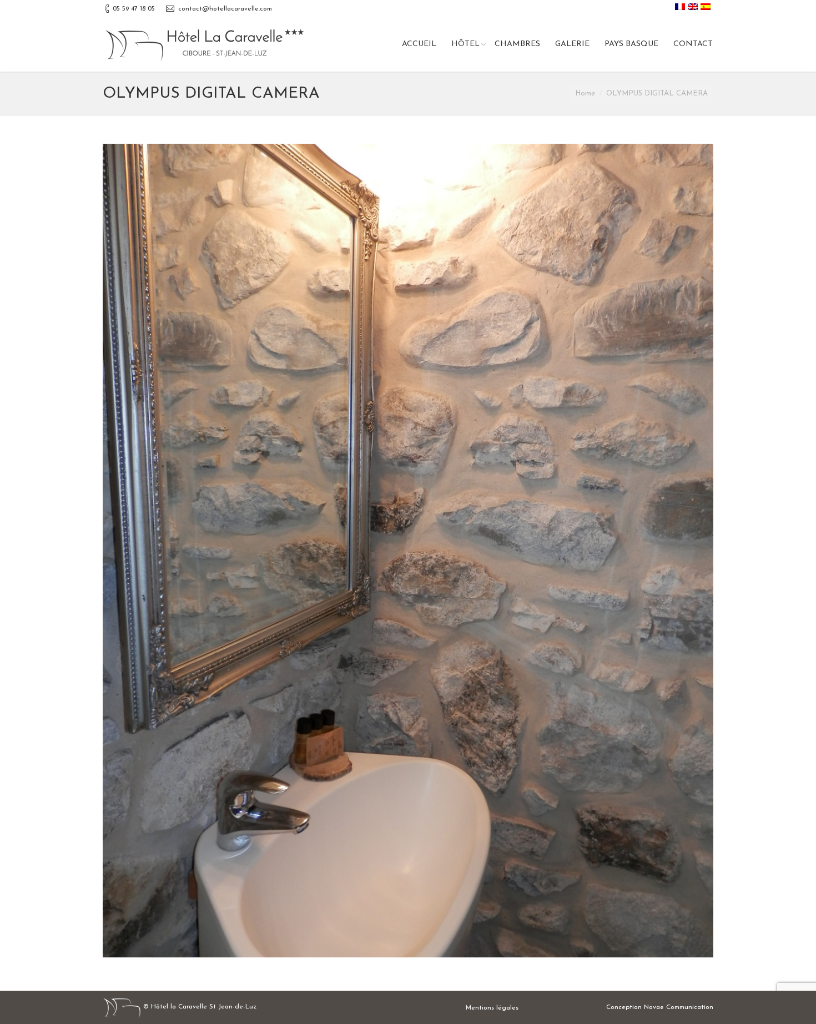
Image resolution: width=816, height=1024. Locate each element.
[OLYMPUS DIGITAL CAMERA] (408, 551)
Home (585, 93)
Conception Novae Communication (659, 1007)
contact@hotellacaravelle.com (225, 9)
